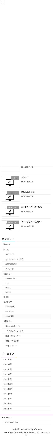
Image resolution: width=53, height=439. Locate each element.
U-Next (8, 292)
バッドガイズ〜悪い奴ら (31, 207)
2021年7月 (8, 409)
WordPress (15, 432)
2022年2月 (8, 374)
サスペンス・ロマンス (15, 331)
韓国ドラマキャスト (12, 336)
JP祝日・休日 (10, 254)
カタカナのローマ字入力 (14, 259)
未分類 (6, 297)
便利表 (6, 249)
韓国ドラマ (8, 321)
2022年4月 (8, 364)
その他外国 (9, 316)
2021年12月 (8, 384)
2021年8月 (8, 404)
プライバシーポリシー (10, 422)
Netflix (7, 288)
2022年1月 (8, 379)
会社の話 (7, 244)
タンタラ (25, 177)
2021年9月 (8, 399)
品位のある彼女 (27, 192)
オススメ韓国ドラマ (12, 326)
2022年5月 (8, 359)
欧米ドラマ (8, 302)
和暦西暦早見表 (11, 264)
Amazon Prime (10, 279)
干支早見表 (9, 269)
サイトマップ (7, 417)
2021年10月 (8, 394)
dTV (6, 283)
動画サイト (8, 274)
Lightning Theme (27, 432)
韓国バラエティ (11, 346)
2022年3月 (8, 369)
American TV (10, 307)
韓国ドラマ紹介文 (11, 341)
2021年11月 (8, 389)
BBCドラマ (9, 311)
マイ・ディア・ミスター (31, 222)
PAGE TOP (49, 423)
